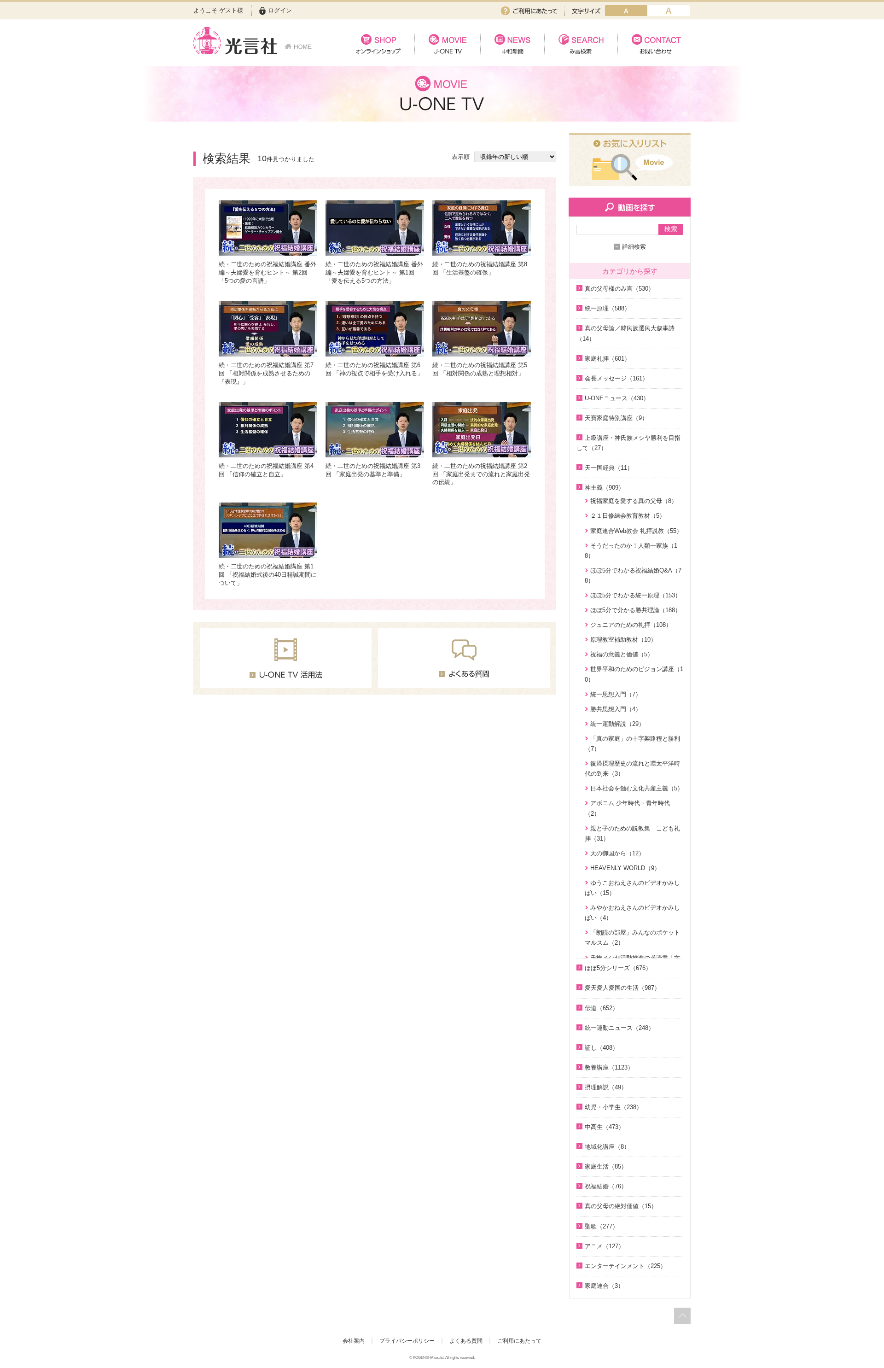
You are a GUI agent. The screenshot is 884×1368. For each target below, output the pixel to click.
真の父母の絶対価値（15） (621, 1206)
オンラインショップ (378, 44)
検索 (670, 229)
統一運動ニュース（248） (619, 1027)
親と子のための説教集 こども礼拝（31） (632, 833)
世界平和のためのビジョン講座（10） (634, 674)
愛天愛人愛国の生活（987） (622, 987)
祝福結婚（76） (606, 1186)
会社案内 (354, 1341)
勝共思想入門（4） (615, 709)
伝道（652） (601, 1008)
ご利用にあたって (529, 10)
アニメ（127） (604, 1246)
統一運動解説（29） (617, 723)
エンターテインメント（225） (625, 1266)
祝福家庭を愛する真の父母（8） (633, 500)
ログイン (280, 10)
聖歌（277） (601, 1226)
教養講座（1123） (609, 1067)
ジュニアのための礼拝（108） (631, 624)
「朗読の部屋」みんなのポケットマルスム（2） (632, 937)
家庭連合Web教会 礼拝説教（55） (636, 530)
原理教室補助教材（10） (623, 639)
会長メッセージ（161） (616, 378)
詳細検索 (634, 246)
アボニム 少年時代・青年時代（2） (627, 808)
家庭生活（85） (606, 1166)
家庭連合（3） (604, 1285)
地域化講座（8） (607, 1146)
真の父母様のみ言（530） (619, 288)
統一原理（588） (607, 308)
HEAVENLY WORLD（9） (625, 868)
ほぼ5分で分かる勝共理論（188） (635, 610)
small (626, 10)
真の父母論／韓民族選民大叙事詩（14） (625, 333)
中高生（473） (604, 1126)
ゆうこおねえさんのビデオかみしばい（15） (632, 887)
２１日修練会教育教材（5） (627, 515)
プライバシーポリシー (407, 1341)
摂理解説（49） (606, 1087)
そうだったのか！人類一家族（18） (631, 550)
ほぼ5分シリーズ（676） (618, 968)
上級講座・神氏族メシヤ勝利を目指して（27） (628, 442)
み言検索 (580, 44)
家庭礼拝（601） (607, 358)
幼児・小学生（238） (613, 1107)
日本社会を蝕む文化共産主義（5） (636, 788)
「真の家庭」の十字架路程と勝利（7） (632, 743)
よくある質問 (466, 1341)
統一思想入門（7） (615, 694)
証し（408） (601, 1047)
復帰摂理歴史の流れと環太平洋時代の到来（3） (632, 768)
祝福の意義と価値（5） (621, 654)
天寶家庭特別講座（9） (616, 418)
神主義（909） (604, 487)
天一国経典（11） (609, 467)
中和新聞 (512, 44)
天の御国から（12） (617, 853)
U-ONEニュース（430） (617, 398)
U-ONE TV (447, 44)
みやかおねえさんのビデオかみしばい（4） (632, 912)
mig (668, 10)
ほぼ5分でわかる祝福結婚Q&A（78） (633, 575)
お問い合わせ (654, 44)
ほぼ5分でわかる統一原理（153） (635, 595)
